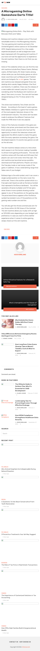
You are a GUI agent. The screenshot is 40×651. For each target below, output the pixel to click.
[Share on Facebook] (2, 25)
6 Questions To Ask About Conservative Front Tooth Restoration (17, 503)
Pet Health (4, 466)
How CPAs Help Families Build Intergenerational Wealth (18, 629)
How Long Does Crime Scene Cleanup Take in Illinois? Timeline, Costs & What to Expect (26, 347)
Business (4, 562)
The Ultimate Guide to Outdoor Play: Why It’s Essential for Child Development (23, 387)
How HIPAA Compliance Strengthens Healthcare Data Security (26, 417)
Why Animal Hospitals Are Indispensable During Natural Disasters (18, 470)
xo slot (21, 79)
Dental (3, 499)
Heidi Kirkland (12, 19)
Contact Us (13, 642)
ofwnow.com (26, 647)
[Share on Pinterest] (12, 25)
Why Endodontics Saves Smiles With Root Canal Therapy (24, 322)
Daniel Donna (7, 338)
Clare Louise (21, 393)
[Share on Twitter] (6, 25)
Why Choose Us (25, 642)
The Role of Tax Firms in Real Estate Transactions (19, 565)
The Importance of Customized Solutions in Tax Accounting (18, 596)
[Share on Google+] (9, 25)
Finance (3, 593)
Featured (4, 7)
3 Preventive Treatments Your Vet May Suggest (18, 534)
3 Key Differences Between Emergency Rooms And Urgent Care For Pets (19, 335)
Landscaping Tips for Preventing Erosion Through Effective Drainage (26, 403)
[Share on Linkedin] (16, 25)
